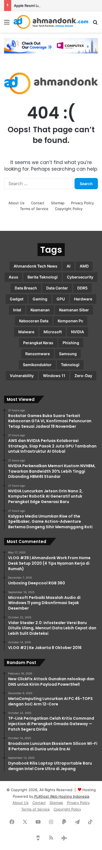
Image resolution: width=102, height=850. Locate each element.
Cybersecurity (80, 277)
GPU (61, 299)
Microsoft (53, 331)
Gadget (16, 299)
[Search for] (95, 24)
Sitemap (57, 203)
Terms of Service (34, 208)
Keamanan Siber (74, 310)
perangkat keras (38, 342)
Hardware (83, 299)
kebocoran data (33, 320)
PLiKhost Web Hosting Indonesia (61, 796)
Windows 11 (54, 375)
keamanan (40, 310)
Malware (26, 331)
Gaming (40, 299)
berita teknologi (42, 277)
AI (68, 266)
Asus (13, 277)
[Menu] (7, 24)
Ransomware (37, 353)
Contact (37, 203)
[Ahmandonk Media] (51, 22)
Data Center (57, 288)
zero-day (83, 375)
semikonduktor (37, 364)
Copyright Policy (68, 208)
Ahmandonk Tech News (35, 266)
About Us (16, 203)
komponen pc (70, 320)
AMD (84, 266)
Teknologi (70, 364)
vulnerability (22, 375)
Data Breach (26, 288)
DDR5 (82, 288)
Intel (17, 310)
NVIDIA (77, 331)
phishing (71, 342)
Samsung (68, 353)
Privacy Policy (82, 203)
